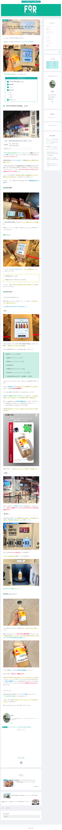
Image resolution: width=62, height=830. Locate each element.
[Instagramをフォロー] (11, 723)
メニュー (11, 87)
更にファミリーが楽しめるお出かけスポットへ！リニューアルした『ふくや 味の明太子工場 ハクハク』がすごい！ (52, 141)
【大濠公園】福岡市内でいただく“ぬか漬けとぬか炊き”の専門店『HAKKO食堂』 (52, 154)
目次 (21, 78)
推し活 (22, 727)
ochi (12, 715)
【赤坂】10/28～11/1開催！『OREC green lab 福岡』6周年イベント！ (52, 159)
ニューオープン (16, 727)
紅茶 (26, 727)
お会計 (11, 94)
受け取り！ (12, 97)
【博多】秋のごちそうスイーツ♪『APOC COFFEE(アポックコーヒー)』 (52, 165)
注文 (10, 92)
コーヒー (10, 727)
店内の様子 (11, 84)
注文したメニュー (13, 99)
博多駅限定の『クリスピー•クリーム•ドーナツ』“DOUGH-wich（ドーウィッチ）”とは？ (52, 148)
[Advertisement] (21, 742)
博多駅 (30, 727)
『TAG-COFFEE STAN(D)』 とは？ (16, 81)
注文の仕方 (11, 90)
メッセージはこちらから (51, 117)
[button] (59, 52)
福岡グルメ (5, 727)
